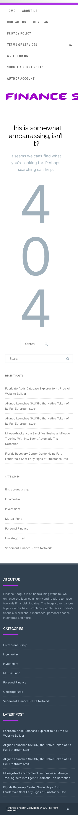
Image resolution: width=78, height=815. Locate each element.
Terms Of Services (22, 44)
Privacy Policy (19, 33)
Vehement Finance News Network (28, 548)
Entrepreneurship (17, 489)
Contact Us (16, 22)
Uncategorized (15, 538)
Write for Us (17, 56)
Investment (12, 509)
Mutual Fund (13, 518)
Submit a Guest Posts (25, 67)
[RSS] (70, 44)
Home (10, 11)
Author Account (21, 78)
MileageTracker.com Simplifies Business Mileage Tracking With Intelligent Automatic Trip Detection (37, 438)
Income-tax (12, 499)
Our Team (41, 22)
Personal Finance (16, 528)
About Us (29, 11)
